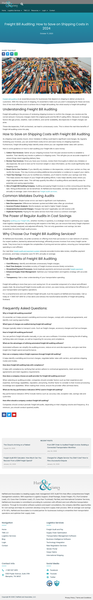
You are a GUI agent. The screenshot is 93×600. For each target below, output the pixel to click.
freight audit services (48, 191)
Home (4, 10)
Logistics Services (14, 10)
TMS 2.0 (27, 10)
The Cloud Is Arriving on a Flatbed (17, 445)
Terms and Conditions (83, 598)
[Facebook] (4, 414)
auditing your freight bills (20, 221)
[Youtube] (14, 414)
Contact (52, 10)
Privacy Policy (70, 598)
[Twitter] (9, 414)
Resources (34, 10)
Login (44, 10)
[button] (22, 4)
